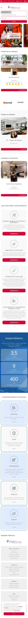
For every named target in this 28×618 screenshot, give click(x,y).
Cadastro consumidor (14, 571)
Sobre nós (14, 550)
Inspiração (20, 1)
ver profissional (22, 90)
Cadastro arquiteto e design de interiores (14, 567)
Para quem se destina (14, 554)
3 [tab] (13, 45)
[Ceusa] (7, 102)
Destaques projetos (14, 585)
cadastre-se (14, 234)
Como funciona (14, 552)
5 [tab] (16, 45)
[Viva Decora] (14, 7)
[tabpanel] (14, 35)
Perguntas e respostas (14, 596)
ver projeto (23, 149)
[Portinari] (20, 102)
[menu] (1, 8)
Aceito (14, 613)
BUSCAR (14, 21)
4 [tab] (14, 45)
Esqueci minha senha (14, 574)
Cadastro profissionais (14, 569)
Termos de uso (14, 558)
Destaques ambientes (14, 587)
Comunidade (12, 1)
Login (14, 573)
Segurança (14, 599)
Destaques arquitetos (14, 583)
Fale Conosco (17, 610)
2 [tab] (11, 45)
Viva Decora (4, 1)
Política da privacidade (14, 556)
